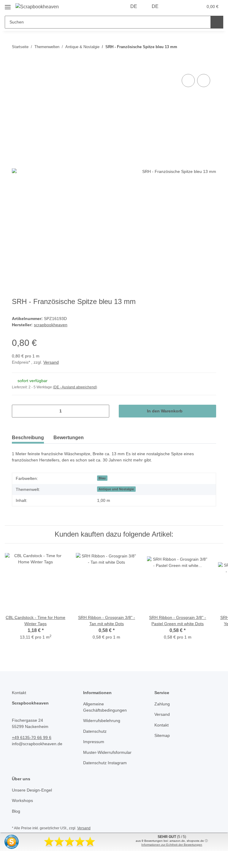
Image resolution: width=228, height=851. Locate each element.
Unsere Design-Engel (32, 790)
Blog (16, 811)
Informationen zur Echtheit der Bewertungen (171, 844)
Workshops (22, 800)
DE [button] (133, 6)
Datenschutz (95, 731)
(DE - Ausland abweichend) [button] (75, 387)
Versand (51, 362)
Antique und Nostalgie (116, 489)
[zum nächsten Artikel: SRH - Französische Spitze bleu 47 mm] (209, 46)
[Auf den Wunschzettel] (203, 80)
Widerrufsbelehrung (101, 720)
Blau (102, 478)
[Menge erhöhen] (102, 411)
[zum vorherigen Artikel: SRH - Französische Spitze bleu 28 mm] (197, 46)
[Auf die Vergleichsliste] (188, 80)
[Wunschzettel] (186, 6)
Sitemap (162, 735)
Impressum (93, 741)
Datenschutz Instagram (105, 762)
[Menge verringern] (18, 411)
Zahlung (162, 704)
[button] (174, 6)
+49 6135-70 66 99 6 (31, 737)
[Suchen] (216, 22)
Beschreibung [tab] (28, 437)
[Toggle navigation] (8, 5)
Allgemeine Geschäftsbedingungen (105, 707)
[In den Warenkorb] (16, 66)
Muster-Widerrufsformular (107, 752)
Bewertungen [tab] (68, 437)
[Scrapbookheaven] (37, 6)
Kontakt (161, 725)
